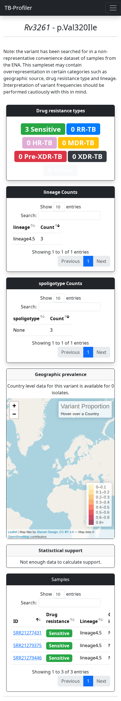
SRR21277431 (27, 633)
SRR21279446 (27, 658)
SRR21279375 (27, 645)
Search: (29, 215)
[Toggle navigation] (113, 7)
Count (47, 227)
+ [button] (14, 405)
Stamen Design (47, 531)
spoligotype (26, 318)
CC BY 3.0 (66, 531)
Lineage (89, 621)
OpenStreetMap (19, 536)
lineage (21, 227)
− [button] (14, 414)
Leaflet (12, 531)
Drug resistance (57, 617)
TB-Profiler (18, 8)
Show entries (60, 207)
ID (15, 621)
